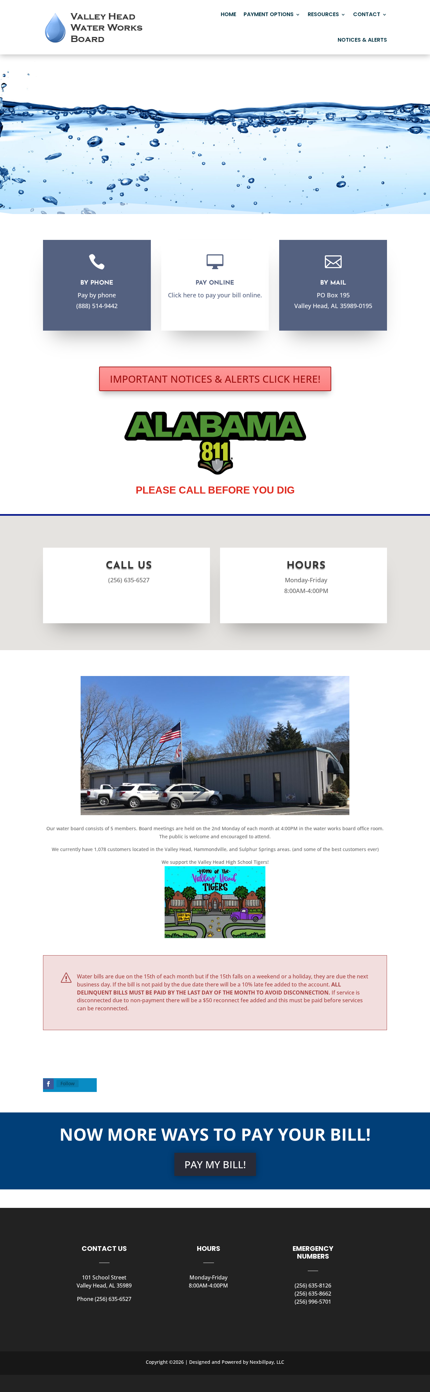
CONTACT (366, 14)
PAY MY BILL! (215, 1164)
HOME (228, 14)
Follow (67, 1083)
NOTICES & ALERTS (362, 40)
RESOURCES (323, 14)
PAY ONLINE (215, 283)
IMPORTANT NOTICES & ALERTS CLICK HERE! (215, 379)
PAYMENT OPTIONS (269, 14)
